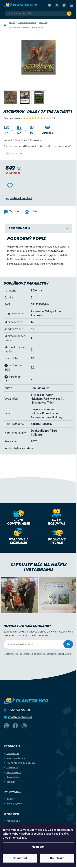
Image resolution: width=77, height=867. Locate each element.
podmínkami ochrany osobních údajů (52, 654)
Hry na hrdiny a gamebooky (20, 763)
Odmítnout (20, 858)
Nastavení (38, 846)
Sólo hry (36, 290)
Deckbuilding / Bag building (44, 432)
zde (24, 837)
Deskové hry (12, 753)
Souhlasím (57, 858)
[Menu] (71, 5)
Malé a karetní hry (15, 758)
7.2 (33, 367)
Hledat (69, 13)
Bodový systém (14, 803)
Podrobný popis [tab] (19, 228)
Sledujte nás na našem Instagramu (39, 567)
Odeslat (68, 644)
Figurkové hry (13, 772)
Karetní (35, 424)
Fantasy (47, 424)
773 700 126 (19, 710)
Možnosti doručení (21, 198)
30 (32, 358)
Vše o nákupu (13, 821)
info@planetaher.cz (20, 717)
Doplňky (10, 782)
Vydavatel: (23, 140)
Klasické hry (12, 777)
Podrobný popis (13, 153)
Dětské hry (12, 767)
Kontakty (11, 799)
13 (32, 322)
